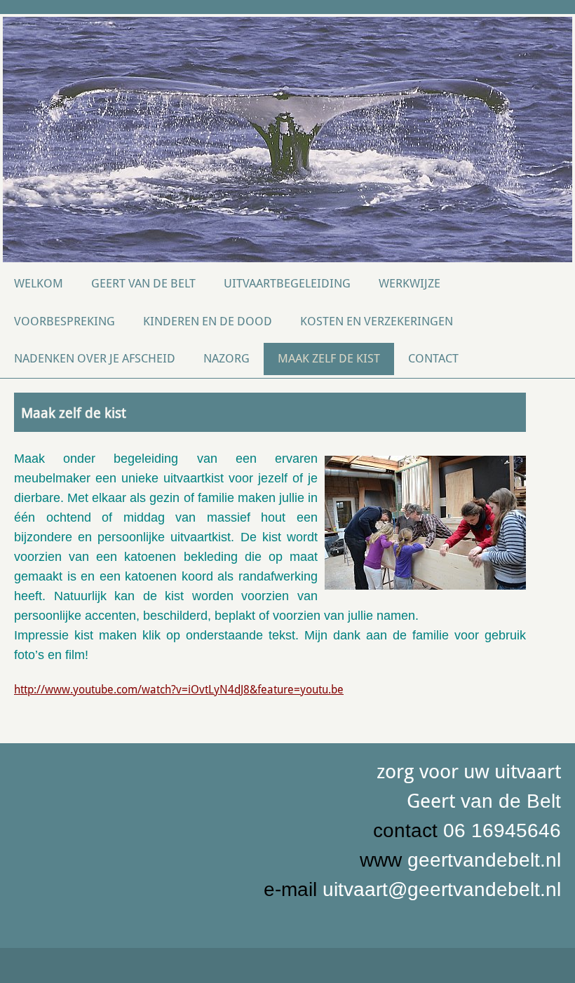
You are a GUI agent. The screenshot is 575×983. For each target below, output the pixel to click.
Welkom (38, 283)
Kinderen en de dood (207, 321)
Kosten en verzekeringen (376, 321)
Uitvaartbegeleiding (287, 283)
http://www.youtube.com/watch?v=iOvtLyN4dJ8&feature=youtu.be (179, 689)
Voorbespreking (64, 321)
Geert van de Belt (143, 283)
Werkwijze (409, 283)
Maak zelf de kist (329, 358)
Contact (433, 358)
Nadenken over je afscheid (94, 358)
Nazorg (226, 358)
